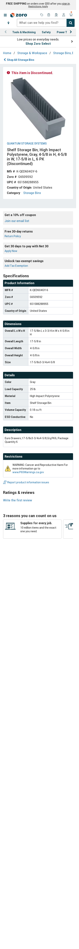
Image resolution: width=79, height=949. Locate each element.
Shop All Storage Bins (20, 60)
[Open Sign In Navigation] (63, 15)
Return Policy (13, 236)
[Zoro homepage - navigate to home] (19, 15)
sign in (66, 3)
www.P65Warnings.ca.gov (28, 472)
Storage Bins (32, 193)
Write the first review (17, 500)
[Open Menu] (5, 15)
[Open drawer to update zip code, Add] (8, 22)
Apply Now (11, 251)
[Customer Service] (56, 15)
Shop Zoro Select (38, 43)
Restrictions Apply (38, 6)
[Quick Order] (49, 15)
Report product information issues (28, 482)
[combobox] (46, 23)
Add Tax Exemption (16, 265)
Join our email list (17, 221)
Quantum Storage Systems (27, 143)
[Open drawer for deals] (41, 15)
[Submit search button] (71, 23)
